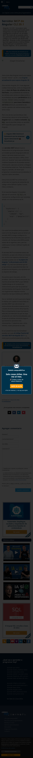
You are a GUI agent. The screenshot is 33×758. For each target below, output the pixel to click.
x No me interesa (10, 390)
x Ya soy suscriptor (22, 390)
